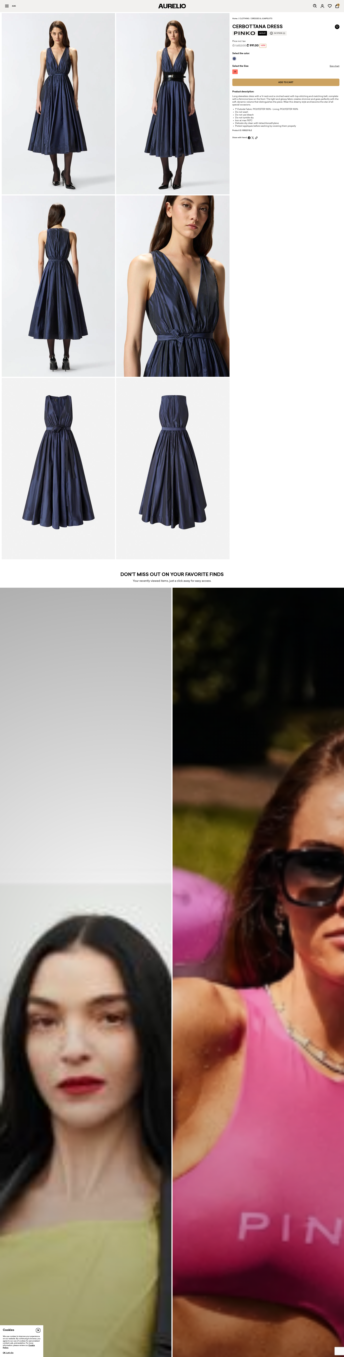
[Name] (235, 58)
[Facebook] (249, 137)
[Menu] (7, 6)
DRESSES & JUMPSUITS (261, 19)
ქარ (14, 6)
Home (234, 19)
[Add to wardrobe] (337, 26)
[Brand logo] (244, 33)
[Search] (315, 6)
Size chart (334, 66)
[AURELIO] (172, 6)
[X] (253, 137)
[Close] (38, 1330)
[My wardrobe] (329, 6)
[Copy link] (256, 137)
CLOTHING (244, 19)
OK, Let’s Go (8, 1353)
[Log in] (322, 6)
